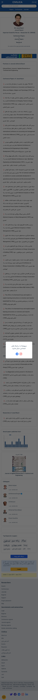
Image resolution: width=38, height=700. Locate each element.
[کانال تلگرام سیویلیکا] (17, 354)
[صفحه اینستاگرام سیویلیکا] (21, 354)
